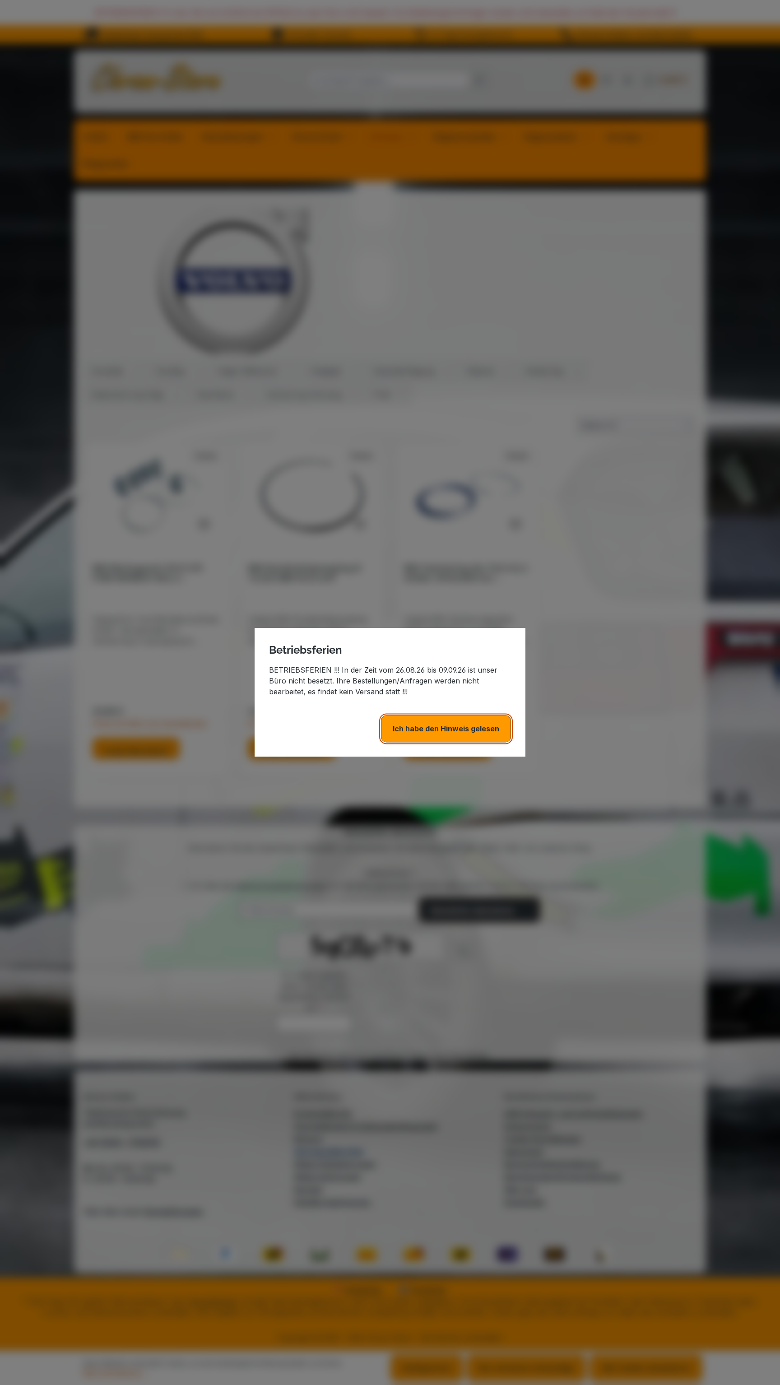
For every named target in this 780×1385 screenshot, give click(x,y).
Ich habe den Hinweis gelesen (446, 729)
